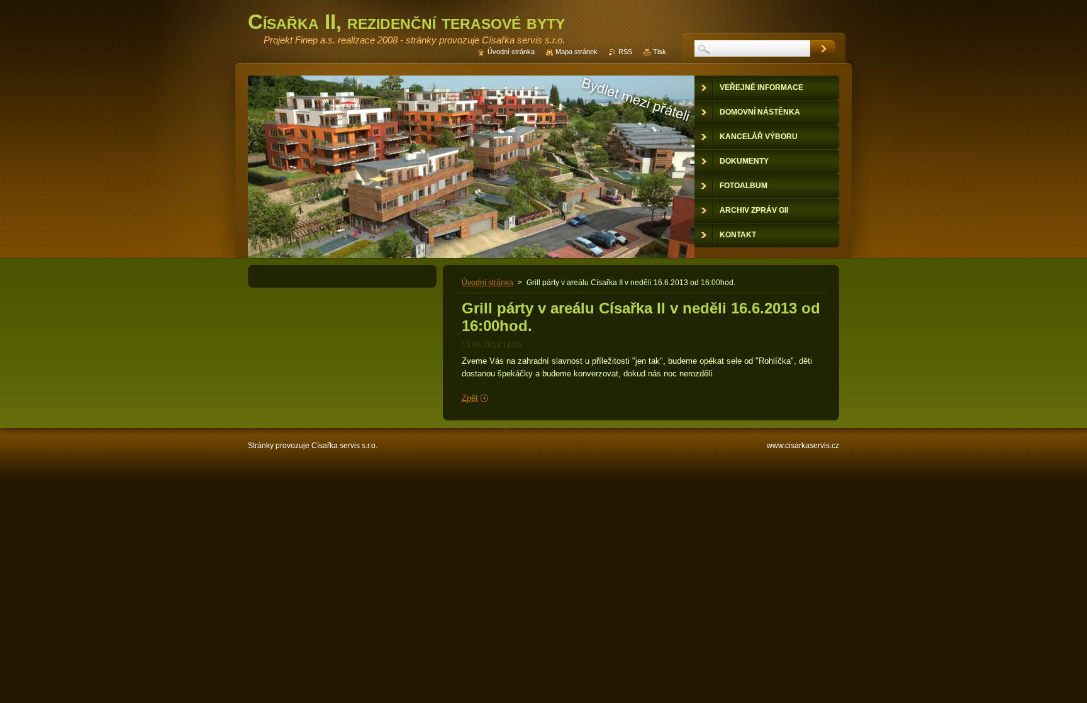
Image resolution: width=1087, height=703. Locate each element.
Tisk (659, 51)
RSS (625, 51)
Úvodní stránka (487, 282)
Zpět (470, 398)
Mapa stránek (576, 51)
